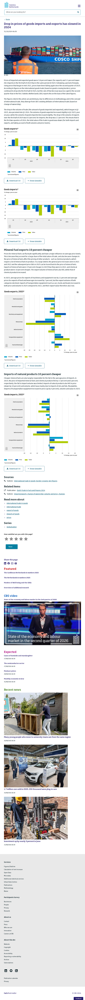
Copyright (7, 947)
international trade (14, 507)
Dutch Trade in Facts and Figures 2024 (31, 490)
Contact (6, 921)
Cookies (6, 950)
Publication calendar (11, 978)
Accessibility (8, 953)
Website (7, 944)
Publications (8, 885)
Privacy (6, 908)
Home (8, 19)
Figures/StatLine (9, 866)
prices (9, 518)
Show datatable (36, 181)
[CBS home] (13, 4)
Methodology (8, 888)
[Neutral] (16, 538)
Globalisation (12, 527)
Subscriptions (8, 963)
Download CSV (14, 181)
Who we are (8, 927)
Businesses (8, 901)
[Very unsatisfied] (6, 538)
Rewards (7, 911)
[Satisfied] (21, 538)
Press (6, 924)
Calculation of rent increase (13, 869)
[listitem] (5, 563)
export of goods (13, 510)
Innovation (7, 930)
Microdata (7, 876)
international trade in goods (17, 503)
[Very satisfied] (25, 538)
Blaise (6, 891)
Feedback (78, 998)
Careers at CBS (9, 934)
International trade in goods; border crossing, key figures (35, 481)
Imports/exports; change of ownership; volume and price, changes (39, 494)
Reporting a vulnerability (12, 956)
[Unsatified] (11, 538)
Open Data (7, 872)
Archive (6, 959)
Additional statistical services (14, 879)
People (6, 905)
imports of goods (13, 514)
